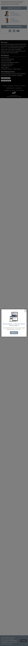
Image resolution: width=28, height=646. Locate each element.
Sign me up (14, 332)
